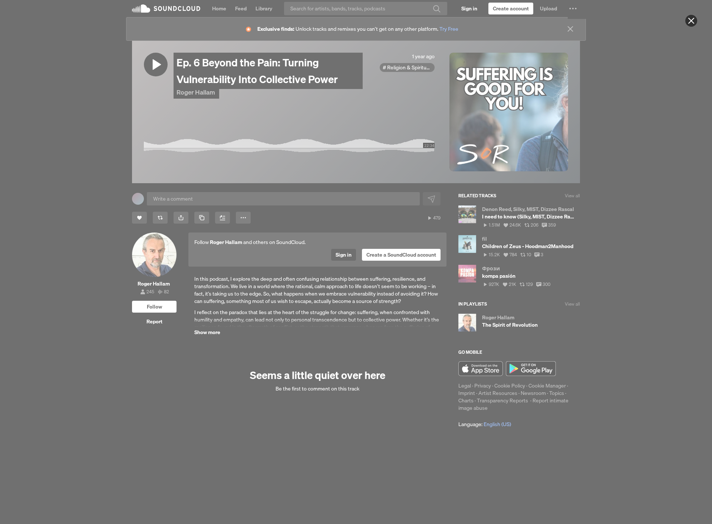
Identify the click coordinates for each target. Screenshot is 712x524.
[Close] (691, 21)
